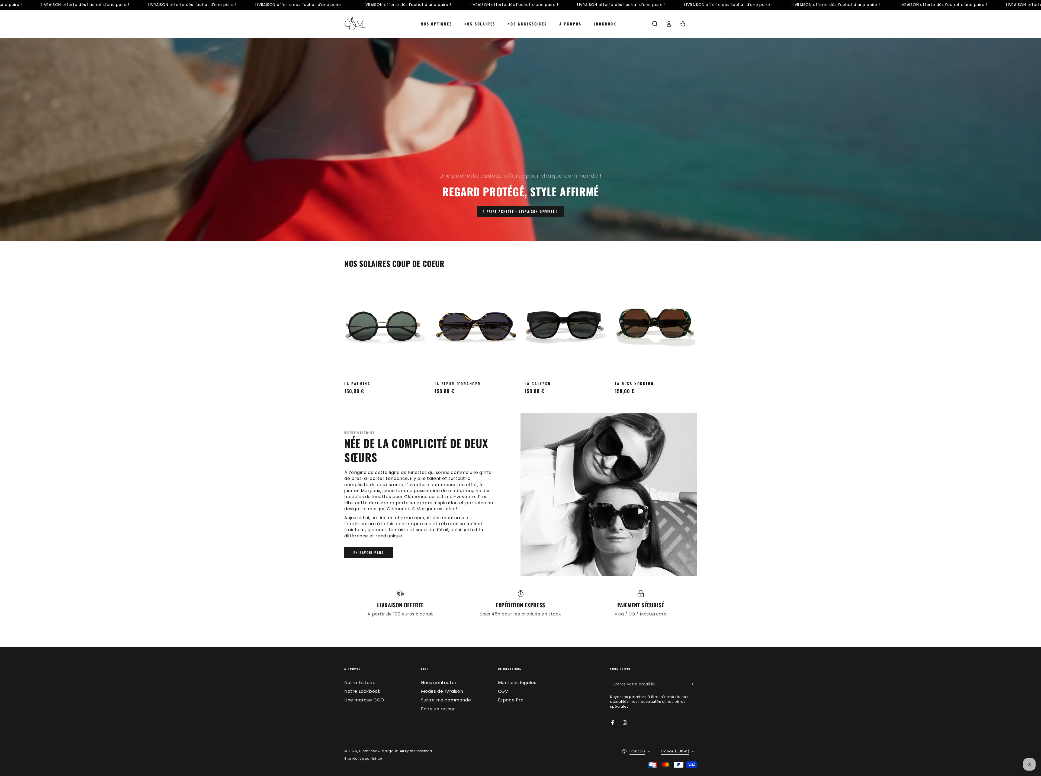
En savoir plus (369, 552)
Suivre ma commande (446, 700)
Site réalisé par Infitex (363, 758)
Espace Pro (511, 700)
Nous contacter (439, 682)
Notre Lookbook (362, 691)
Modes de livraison (442, 691)
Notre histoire (359, 682)
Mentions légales (517, 682)
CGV (503, 691)
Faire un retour (438, 709)
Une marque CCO (364, 700)
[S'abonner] (693, 684)
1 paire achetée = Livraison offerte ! (520, 211)
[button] (655, 24)
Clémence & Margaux (378, 751)
